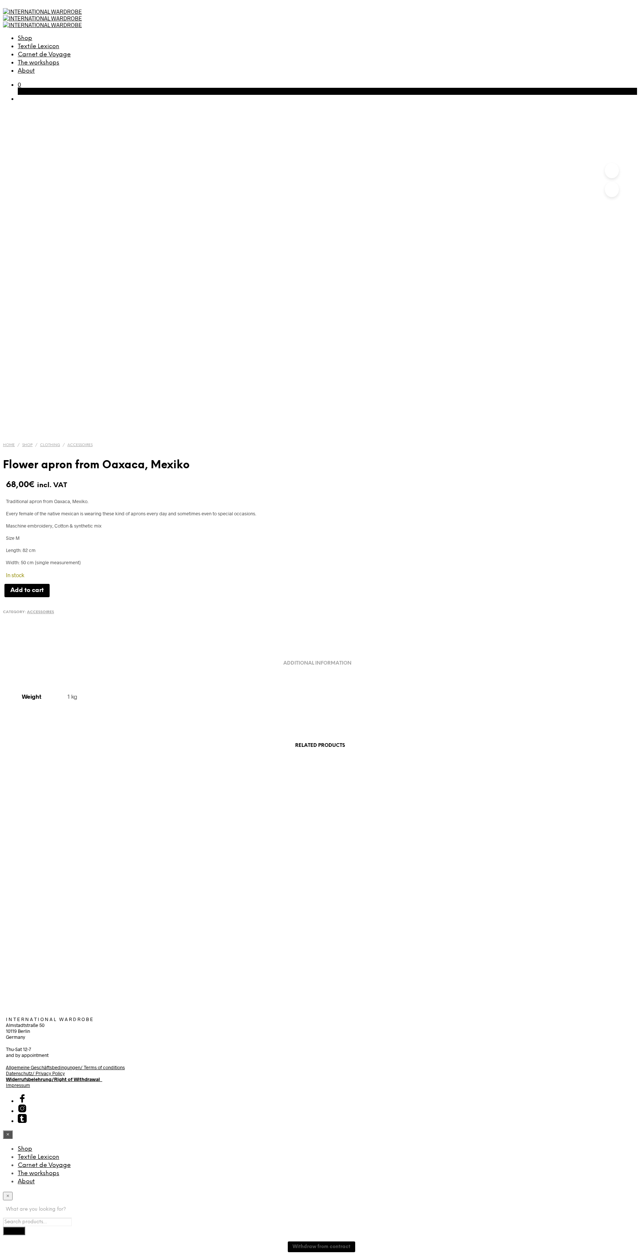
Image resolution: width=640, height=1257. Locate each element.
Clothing (50, 445)
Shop (25, 38)
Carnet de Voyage (44, 54)
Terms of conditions (104, 1067)
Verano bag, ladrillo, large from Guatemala (400, 944)
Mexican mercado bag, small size (236, 944)
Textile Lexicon (38, 46)
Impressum (18, 1085)
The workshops (38, 63)
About (26, 71)
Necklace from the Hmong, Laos (565, 944)
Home (9, 445)
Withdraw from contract (321, 1246)
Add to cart (30, 974)
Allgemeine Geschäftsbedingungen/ (45, 1067)
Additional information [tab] (317, 663)
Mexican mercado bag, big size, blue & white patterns (72, 947)
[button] (19, 84)
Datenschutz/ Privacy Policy (35, 1073)
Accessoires (80, 445)
